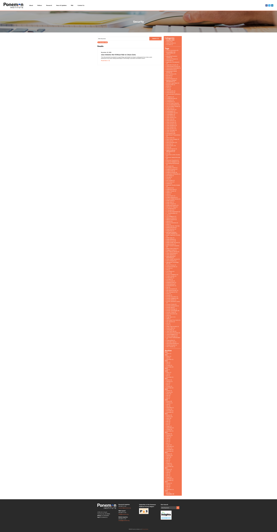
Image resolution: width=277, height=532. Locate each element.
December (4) (169, 466)
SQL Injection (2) (170, 321)
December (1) (169, 412)
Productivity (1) (170, 277)
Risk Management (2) (171, 292)
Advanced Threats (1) (172, 59)
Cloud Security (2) (170, 91)
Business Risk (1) (170, 84)
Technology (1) (170, 329)
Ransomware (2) (170, 281)
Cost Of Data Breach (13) (173, 104)
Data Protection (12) (171, 142)
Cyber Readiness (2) (171, 125)
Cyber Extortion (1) (171, 122)
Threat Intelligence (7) (172, 334)
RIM (72, 5)
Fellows (39, 5)
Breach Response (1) (171, 78)
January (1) (169, 380)
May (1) (168, 362)
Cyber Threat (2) (170, 131)
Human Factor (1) (170, 195)
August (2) (169, 444)
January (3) (169, 415)
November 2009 (102, 42)
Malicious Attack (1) (171, 218)
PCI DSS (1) (169, 268)
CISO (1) (168, 87)
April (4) (168, 420)
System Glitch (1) (170, 328)
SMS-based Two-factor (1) (173, 320)
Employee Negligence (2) (172, 161)
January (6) (169, 401)
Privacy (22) (169, 41)
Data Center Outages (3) (172, 139)
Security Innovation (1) (172, 296)
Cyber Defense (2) (171, 120)
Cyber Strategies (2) (171, 130)
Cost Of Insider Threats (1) (173, 106)
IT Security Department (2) (173, 211)
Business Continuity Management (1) (171, 81)
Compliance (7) (170, 97)
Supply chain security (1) (172, 326)
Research (49, 5)
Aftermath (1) (169, 60)
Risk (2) (168, 287)
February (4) (169, 392)
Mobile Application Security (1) (173, 235)
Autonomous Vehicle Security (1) (171, 71)
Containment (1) (170, 101)
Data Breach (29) (170, 133)
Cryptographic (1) (170, 111)
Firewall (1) (169, 177)
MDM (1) (168, 224)
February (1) (169, 381)
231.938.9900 (105, 515)
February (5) (169, 435)
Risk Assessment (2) (171, 289)
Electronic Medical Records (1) (173, 158)
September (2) (170, 427)
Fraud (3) (168, 178)
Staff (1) (168, 325)
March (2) (168, 471)
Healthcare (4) (170, 188)
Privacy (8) (169, 273)
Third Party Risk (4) (171, 331)
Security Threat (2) (171, 312)
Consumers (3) (170, 100)
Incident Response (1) (172, 197)
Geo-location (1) (170, 180)
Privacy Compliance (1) (172, 274)
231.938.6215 (103, 517)
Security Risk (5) (170, 307)
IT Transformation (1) (171, 213)
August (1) (169, 426)
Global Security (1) (171, 43)
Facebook (266, 5)
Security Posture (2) (171, 304)
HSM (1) (168, 194)
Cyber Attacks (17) (171, 117)
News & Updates (61, 5)
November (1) (169, 359)
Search (154, 38)
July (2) (168, 488)
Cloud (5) (168, 89)
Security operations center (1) (173, 302)
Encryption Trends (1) (171, 167)
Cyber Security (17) (171, 128)
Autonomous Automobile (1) (173, 68)
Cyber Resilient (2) (171, 127)
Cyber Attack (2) (170, 116)
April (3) (168, 358)
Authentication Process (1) (173, 66)
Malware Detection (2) (172, 222)
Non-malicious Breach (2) (172, 251)
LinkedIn (272, 5)
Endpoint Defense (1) (171, 169)
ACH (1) (168, 54)
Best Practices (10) (171, 74)
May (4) (168, 406)
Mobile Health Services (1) (173, 242)
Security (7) (169, 295)
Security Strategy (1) (171, 309)
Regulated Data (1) (171, 282)
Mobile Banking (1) (171, 239)
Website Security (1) (171, 345)
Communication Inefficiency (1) (173, 94)
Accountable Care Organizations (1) (171, 52)
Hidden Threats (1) (171, 191)
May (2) (168, 421)
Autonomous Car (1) (171, 69)
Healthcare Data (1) (171, 189)
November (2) (169, 367)
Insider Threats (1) (171, 203)
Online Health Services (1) (173, 259)
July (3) (168, 424)
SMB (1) (168, 318)
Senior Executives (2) (171, 313)
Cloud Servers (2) (170, 92)
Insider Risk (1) (170, 202)
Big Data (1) (169, 75)
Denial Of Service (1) (171, 148)
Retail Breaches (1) (171, 285)
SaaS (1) (168, 293)
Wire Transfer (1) (170, 346)
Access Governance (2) (172, 50)
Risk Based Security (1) (172, 290)
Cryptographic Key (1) (172, 112)
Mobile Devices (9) (171, 241)
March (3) (168, 393)
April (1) (168, 374)
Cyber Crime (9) (170, 119)
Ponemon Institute (106, 506)
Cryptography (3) (170, 114)
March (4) (168, 418)
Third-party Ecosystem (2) (173, 332)
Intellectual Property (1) (172, 205)
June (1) (168, 363)
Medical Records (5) (171, 227)
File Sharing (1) (170, 175)
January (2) (169, 433)
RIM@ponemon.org (123, 514)
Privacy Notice (145, 529)
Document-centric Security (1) (173, 155)
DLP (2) (168, 153)
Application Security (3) (172, 65)
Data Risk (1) (169, 144)
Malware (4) (169, 221)
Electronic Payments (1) (172, 160)
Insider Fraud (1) (170, 200)
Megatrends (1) (170, 230)
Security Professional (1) (172, 306)
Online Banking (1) (171, 254)
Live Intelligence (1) (171, 216)
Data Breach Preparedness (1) (173, 135)
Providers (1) (169, 44)
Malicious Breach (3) (171, 219)
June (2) (168, 383)
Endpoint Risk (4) (170, 171)
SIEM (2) (168, 315)
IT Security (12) (170, 210)
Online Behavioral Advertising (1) (170, 257)
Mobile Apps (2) (170, 237)
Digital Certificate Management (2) (170, 151)
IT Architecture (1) (171, 208)
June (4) (168, 423)
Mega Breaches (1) (171, 229)
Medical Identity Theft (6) (172, 226)
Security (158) (170, 40)
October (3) (169, 409)
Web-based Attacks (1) (172, 343)
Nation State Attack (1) (172, 248)
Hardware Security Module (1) (173, 185)
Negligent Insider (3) (171, 250)
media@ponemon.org (124, 520)
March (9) (168, 457)
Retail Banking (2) (170, 284)
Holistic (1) (169, 192)
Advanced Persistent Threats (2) (171, 56)
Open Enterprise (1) (171, 260)
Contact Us (81, 5)
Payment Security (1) (171, 266)
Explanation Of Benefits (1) (173, 174)
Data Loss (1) (169, 141)
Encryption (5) (170, 166)
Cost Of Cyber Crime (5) (172, 103)
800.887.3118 (122, 506)
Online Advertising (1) (172, 253)
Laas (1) (168, 215)
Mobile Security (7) (171, 244)
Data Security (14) (171, 145)
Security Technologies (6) (172, 310)
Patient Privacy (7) (171, 265)
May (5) (168, 395)
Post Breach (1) (170, 271)
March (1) (168, 353)
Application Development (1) (172, 62)
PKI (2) (168, 269)
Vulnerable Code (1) (171, 342)
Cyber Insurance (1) (171, 124)
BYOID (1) (168, 86)
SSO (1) (168, 323)
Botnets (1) (169, 77)
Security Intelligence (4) (172, 298)
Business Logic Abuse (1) (172, 83)
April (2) (168, 472)
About (31, 5)
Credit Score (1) (170, 108)
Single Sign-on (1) (170, 317)
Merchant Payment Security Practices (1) (171, 233)
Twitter (269, 5)
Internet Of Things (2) (172, 207)
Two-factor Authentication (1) (173, 338)
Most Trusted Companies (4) (172, 246)
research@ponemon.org (125, 508)
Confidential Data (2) (171, 98)
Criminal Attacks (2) (171, 109)
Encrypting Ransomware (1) (172, 164)
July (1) (168, 369)
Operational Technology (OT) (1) (172, 263)
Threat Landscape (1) (172, 336)
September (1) (170, 407)
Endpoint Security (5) (171, 172)
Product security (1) (171, 276)
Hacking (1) (169, 183)
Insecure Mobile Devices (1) (173, 199)
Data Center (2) (170, 137)
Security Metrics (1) (171, 300)
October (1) (169, 365)
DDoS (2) (168, 147)
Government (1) (170, 182)
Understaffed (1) (170, 340)
